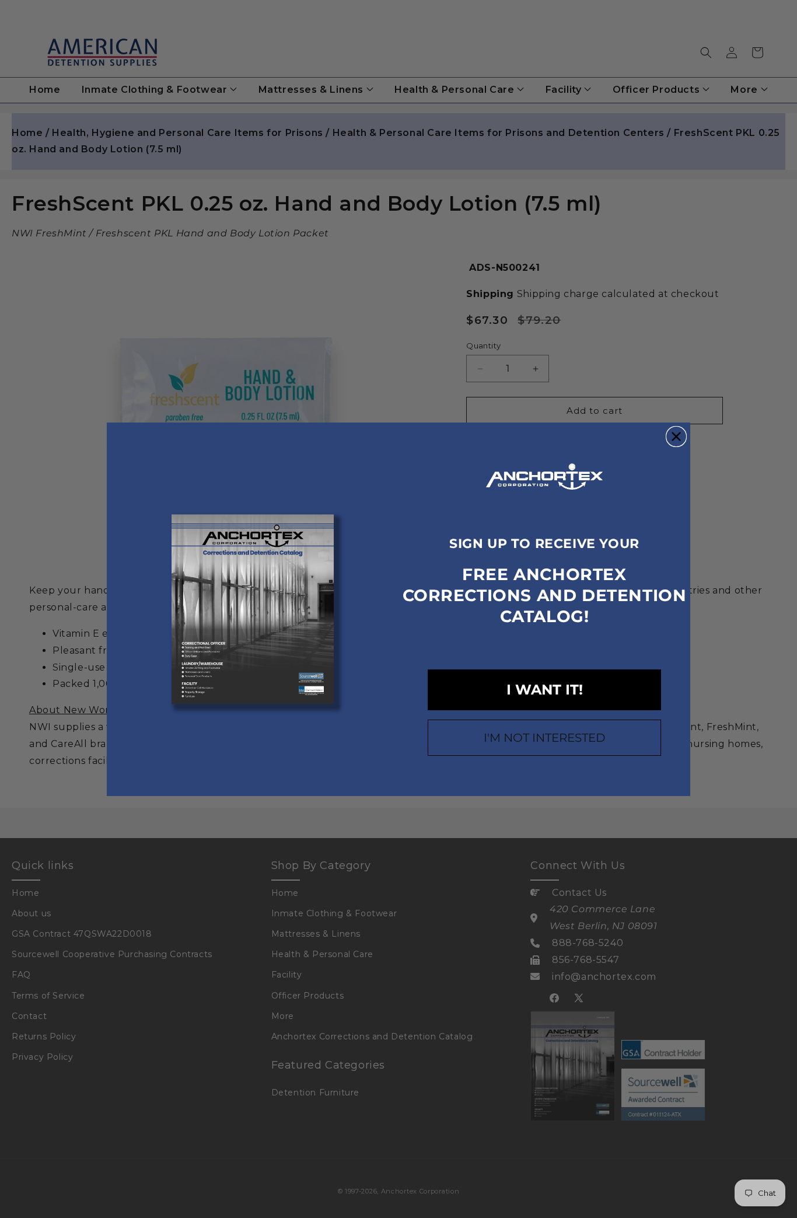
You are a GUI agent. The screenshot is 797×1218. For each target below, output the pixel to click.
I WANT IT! (544, 689)
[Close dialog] (676, 436)
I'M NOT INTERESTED (545, 738)
